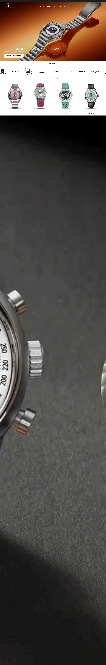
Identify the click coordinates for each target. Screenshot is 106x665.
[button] (42, 6)
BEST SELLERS (53, 78)
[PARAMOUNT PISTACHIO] (40, 96)
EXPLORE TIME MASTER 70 (14, 55)
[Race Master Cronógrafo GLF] (66, 96)
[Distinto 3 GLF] (91, 96)
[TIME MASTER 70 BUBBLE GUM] (15, 96)
